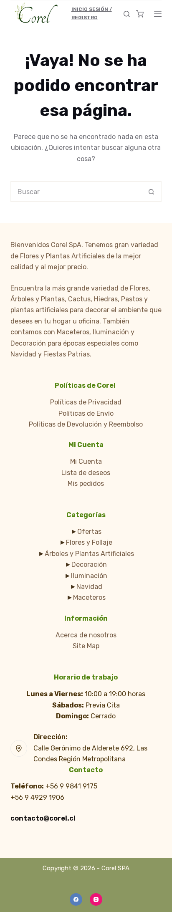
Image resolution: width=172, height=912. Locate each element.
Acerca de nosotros (86, 635)
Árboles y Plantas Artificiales (89, 554)
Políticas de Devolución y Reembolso (86, 424)
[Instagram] (96, 899)
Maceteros (89, 597)
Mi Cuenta (86, 461)
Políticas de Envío (86, 413)
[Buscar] (127, 14)
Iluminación (89, 576)
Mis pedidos (86, 484)
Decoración (89, 564)
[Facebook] (76, 899)
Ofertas (89, 532)
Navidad (89, 587)
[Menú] (158, 14)
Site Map (86, 646)
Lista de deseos (85, 473)
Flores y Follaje (89, 542)
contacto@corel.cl (43, 818)
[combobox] (76, 191)
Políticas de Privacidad (85, 402)
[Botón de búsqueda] (151, 191)
